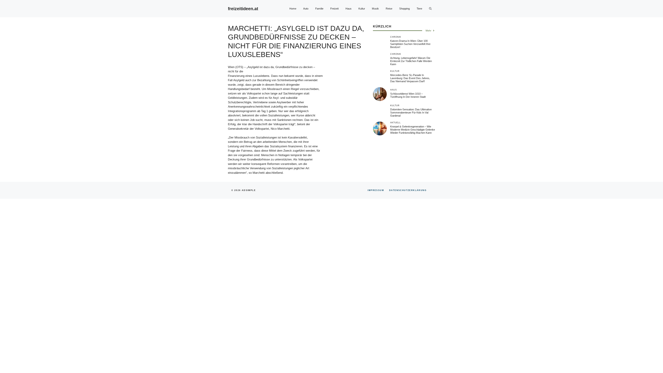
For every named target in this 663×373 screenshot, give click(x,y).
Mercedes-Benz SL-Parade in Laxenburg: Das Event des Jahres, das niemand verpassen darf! (410, 78)
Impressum (376, 190)
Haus (348, 8)
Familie (319, 8)
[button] (430, 8)
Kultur (361, 8)
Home (292, 8)
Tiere (419, 8)
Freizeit (334, 8)
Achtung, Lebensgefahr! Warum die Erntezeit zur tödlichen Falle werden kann (411, 61)
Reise (389, 8)
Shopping (404, 8)
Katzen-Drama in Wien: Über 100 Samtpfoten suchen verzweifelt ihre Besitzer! (410, 44)
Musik (375, 8)
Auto (305, 8)
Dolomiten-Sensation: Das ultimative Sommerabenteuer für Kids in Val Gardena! (411, 112)
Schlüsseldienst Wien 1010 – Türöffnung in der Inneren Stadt (408, 95)
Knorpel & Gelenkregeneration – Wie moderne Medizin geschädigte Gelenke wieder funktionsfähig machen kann (412, 129)
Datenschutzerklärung (407, 190)
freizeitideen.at (243, 8)
